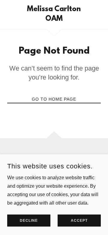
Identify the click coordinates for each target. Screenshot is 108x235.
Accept (79, 220)
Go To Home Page (54, 99)
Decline (29, 220)
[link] (54, 14)
